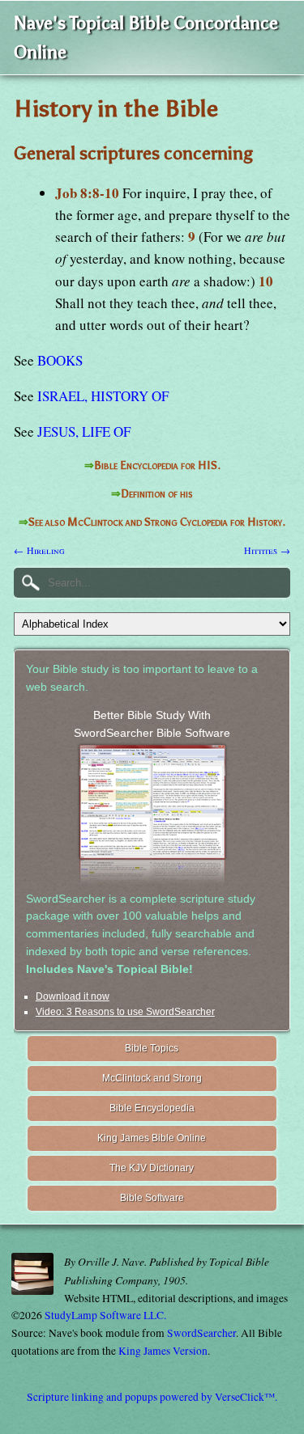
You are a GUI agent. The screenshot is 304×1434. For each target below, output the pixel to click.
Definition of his (157, 494)
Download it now (72, 996)
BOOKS (60, 360)
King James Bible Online (151, 1138)
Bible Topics (151, 1048)
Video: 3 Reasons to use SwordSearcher (125, 1011)
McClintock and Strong (152, 1078)
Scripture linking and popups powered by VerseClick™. (152, 1397)
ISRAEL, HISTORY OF (103, 396)
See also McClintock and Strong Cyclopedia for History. (156, 522)
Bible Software (152, 1197)
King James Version (163, 1350)
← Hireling (39, 550)
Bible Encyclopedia (152, 1108)
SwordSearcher (201, 1333)
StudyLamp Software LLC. (105, 1315)
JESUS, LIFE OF (84, 431)
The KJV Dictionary (151, 1168)
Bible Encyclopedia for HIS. (157, 465)
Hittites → (267, 550)
